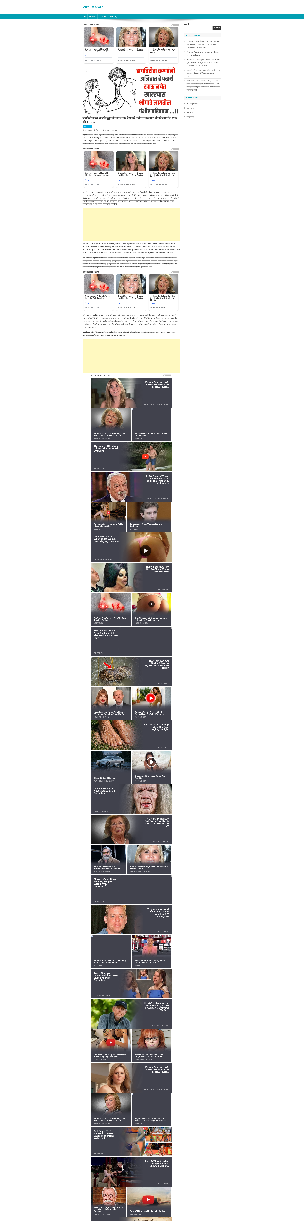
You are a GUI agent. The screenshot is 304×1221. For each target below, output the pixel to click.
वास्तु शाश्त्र (113, 17)
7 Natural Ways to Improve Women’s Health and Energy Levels (202, 53)
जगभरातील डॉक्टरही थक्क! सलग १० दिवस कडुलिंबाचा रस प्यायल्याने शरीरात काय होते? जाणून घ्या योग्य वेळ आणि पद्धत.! (203, 73)
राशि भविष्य (92, 17)
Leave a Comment (111, 130)
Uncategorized (192, 104)
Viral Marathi (93, 7)
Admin (98, 130)
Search (186, 24)
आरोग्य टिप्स (102, 17)
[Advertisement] (131, 224)
